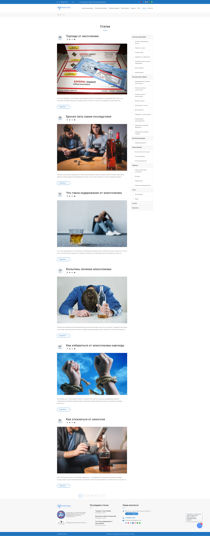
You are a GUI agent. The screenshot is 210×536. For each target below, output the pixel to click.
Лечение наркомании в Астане (142, 42)
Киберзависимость (140, 143)
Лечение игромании (114, 8)
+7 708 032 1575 (63, 2)
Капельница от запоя (141, 105)
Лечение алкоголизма (101, 8)
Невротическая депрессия (142, 185)
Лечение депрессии (141, 161)
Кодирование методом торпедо (141, 133)
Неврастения (139, 181)
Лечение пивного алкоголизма (140, 95)
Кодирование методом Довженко (141, 126)
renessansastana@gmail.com (133, 520)
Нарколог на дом (140, 48)
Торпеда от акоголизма (103, 511)
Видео (137, 199)
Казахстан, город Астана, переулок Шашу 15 (93, 2)
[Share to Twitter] (70, 39)
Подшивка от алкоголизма (143, 114)
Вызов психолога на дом (142, 152)
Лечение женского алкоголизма (140, 89)
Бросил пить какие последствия (105, 516)
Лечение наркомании (87, 8)
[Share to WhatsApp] (72, 39)
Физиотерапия (139, 68)
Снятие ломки (139, 52)
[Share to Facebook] (67, 39)
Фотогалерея (139, 194)
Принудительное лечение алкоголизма (142, 82)
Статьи (144, 8)
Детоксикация (139, 110)
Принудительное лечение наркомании (142, 62)
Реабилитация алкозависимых (140, 120)
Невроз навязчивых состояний (141, 171)
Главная (59, 14)
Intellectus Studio (129, 534)
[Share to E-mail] (75, 39)
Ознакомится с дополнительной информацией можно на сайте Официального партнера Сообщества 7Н (76, 514)
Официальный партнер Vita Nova (76, 522)
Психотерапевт (125, 8)
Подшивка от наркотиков (142, 57)
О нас (138, 8)
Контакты (150, 8)
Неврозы (133, 8)
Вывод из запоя (139, 101)
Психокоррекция (140, 156)
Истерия (137, 176)
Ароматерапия (139, 72)
